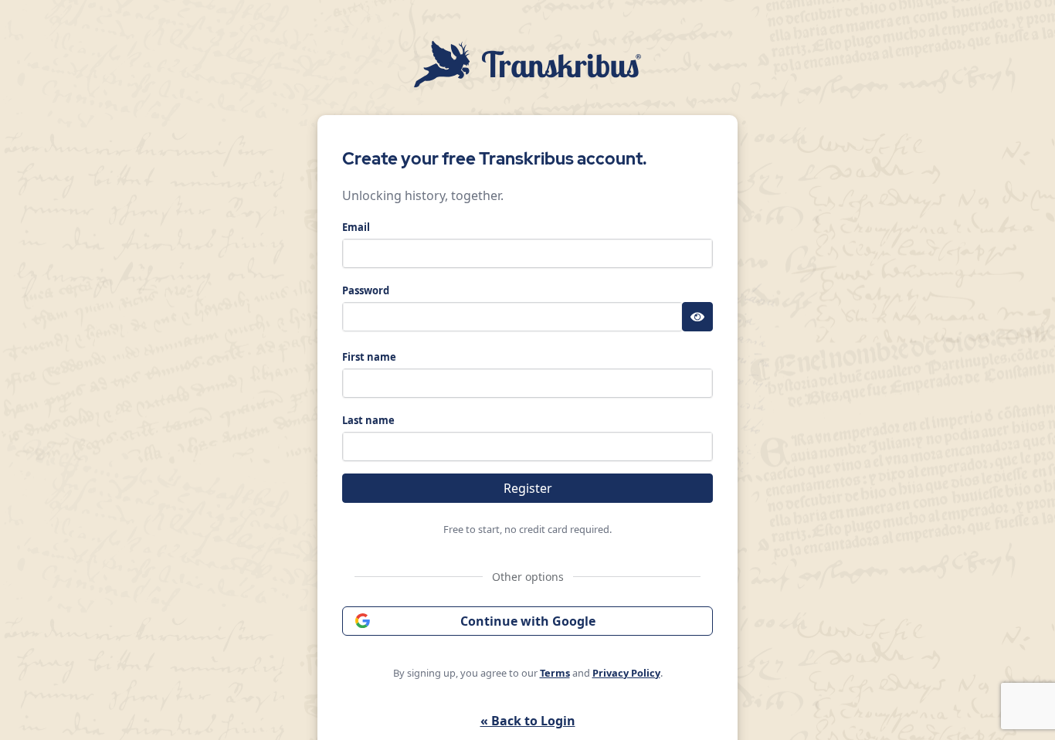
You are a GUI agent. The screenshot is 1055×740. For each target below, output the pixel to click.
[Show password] (697, 316)
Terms (555, 673)
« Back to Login (527, 720)
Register (528, 488)
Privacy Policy (626, 673)
